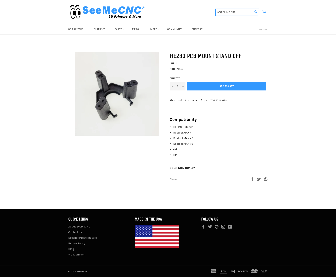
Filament (99, 29)
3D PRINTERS (76, 29)
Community (174, 29)
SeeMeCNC (82, 271)
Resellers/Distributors (82, 237)
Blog (71, 249)
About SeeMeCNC (79, 226)
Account (263, 29)
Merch (136, 29)
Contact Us (75, 232)
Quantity (175, 78)
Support (197, 29)
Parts (119, 29)
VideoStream (76, 254)
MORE (154, 29)
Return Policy (76, 243)
